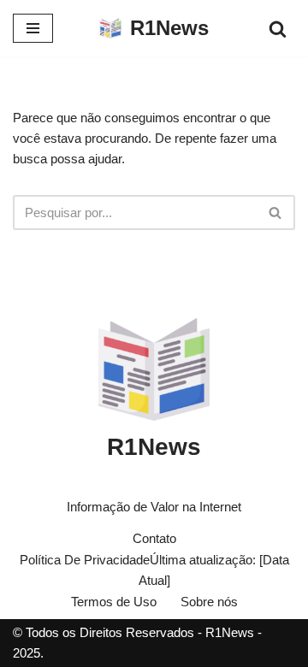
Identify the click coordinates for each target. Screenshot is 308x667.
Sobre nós (209, 601)
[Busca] (278, 29)
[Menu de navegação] (33, 28)
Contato (154, 538)
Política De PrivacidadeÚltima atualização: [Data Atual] (154, 569)
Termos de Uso (114, 601)
